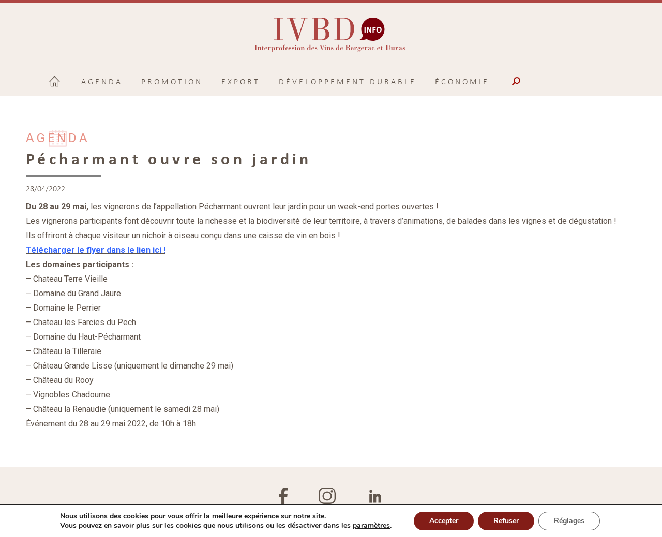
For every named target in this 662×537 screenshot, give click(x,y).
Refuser (506, 521)
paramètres (371, 525)
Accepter (443, 521)
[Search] (517, 81)
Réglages (569, 521)
